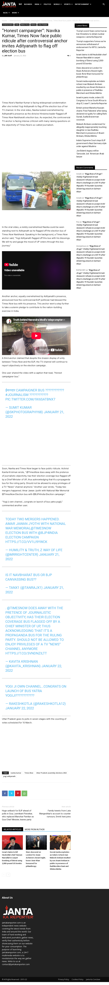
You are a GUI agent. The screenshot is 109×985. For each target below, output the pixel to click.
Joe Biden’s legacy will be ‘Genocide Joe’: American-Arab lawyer (90, 154)
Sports (67, 4)
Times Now (28, 773)
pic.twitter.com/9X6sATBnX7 (30, 399)
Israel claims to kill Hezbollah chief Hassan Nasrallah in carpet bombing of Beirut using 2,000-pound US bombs (12, 857)
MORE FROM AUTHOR (35, 829)
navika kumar (16, 773)
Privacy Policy (63, 979)
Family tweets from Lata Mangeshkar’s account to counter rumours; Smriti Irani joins (55, 813)
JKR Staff (8, 55)
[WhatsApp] (24, 793)
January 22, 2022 (19, 708)
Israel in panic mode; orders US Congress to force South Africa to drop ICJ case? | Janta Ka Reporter (91, 100)
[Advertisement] (36, 79)
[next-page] (8, 874)
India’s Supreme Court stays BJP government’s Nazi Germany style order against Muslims (91, 143)
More (14, 13)
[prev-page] (4, 874)
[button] (103, 4)
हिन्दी (20, 4)
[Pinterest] (18, 793)
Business (28, 4)
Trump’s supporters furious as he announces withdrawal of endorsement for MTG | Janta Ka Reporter (91, 45)
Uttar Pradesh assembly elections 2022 (51, 773)
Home (4, 20)
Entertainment (82, 4)
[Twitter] (11, 793)
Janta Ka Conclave (93, 979)
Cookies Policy (77, 979)
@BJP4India (48, 533)
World (57, 4)
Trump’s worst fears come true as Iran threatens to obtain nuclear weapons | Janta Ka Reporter (91, 34)
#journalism (17, 395)
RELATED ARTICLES (12, 829)
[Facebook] (5, 793)
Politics (47, 4)
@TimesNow (41, 528)
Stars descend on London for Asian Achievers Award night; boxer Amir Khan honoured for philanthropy (89, 72)
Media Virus (25, 25)
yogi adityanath (9, 776)
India (37, 4)
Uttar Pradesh (42, 25)
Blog (5, 13)
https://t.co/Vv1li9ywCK (26, 542)
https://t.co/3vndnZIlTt (26, 653)
